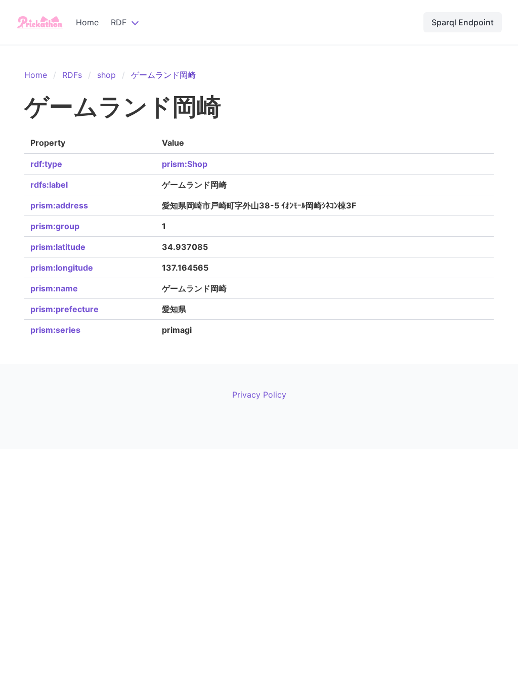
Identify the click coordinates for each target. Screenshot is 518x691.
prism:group (54, 226)
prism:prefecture (64, 309)
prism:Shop (184, 164)
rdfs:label (49, 185)
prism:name (54, 288)
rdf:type (46, 164)
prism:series (55, 330)
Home (87, 22)
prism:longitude (61, 268)
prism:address (59, 205)
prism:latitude (57, 247)
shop (106, 75)
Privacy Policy (259, 395)
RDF (118, 22)
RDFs (72, 75)
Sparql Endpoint (462, 22)
